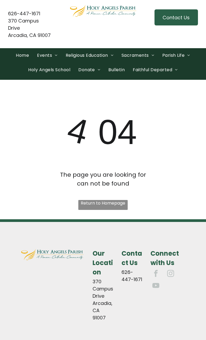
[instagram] (170, 274)
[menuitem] (22, 55)
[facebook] (155, 274)
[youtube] (155, 286)
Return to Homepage (103, 203)
